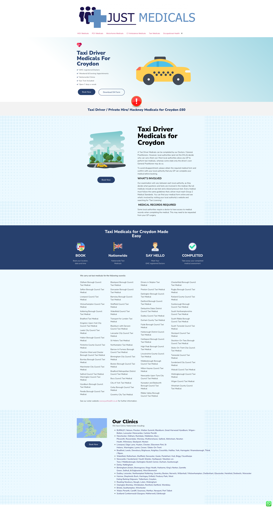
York (177, 450)
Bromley (129, 485)
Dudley (120, 473)
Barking (126, 479)
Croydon (152, 479)
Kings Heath (151, 467)
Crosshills (163, 450)
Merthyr (149, 490)
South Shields (145, 459)
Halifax (171, 450)
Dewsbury (136, 450)
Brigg (178, 456)
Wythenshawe (151, 439)
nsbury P (161, 476)
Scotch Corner (152, 462)
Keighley (155, 450)
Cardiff (133, 490)
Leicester (127, 473)
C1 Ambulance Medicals (136, 33)
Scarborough (172, 462)
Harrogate (184, 450)
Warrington (129, 447)
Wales (119, 490)
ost (144, 441)
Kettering (148, 473)
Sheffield (141, 456)
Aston (130, 467)
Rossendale (131, 439)
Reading (120, 482)
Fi (156, 476)
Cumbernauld (130, 493)
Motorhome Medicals (114, 33)
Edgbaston (136, 470)
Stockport (137, 441)
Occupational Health (171, 33)
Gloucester (219, 473)
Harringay (143, 476)
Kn (192, 450)
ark (166, 476)
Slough (136, 482)
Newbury (128, 482)
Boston (165, 473)
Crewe (143, 447)
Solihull (126, 470)
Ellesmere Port (157, 444)
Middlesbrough (129, 462)
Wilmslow (127, 441)
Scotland (120, 493)
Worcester (246, 473)
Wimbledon (139, 485)
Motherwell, (151, 493)
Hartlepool (156, 459)
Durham (162, 462)
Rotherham (131, 456)
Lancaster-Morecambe (133, 433)
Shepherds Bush (131, 476)
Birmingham (122, 467)
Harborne (161, 467)
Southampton (129, 487)
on (147, 441)
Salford (162, 439)
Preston (136, 430)
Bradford (120, 450)
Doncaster (150, 456)
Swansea (141, 490)
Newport (157, 490)
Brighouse (145, 450)
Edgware (134, 479)
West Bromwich (150, 470)
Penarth (126, 490)
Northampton (138, 473)
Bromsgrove (139, 467)
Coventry (157, 473)
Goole (158, 456)
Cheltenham (208, 473)
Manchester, (122, 436)
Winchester (141, 487)
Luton (142, 482)
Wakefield (121, 456)
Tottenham (143, 479)
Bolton (119, 433)
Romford (149, 485)
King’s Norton (172, 467)
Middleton (149, 436)
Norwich (172, 473)
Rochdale (140, 436)
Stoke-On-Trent (154, 447)
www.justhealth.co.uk (108, 401)
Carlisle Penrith (150, 433)
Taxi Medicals (154, 33)
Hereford (228, 473)
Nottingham (128, 464)
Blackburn (159, 430)
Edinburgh (161, 493)
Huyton (139, 444)
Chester (146, 444)
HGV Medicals (83, 33)
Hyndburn (183, 430)
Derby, (119, 464)
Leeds (128, 450)
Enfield (152, 476)
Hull (173, 456)
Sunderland (132, 459)
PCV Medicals (97, 33)
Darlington (141, 462)
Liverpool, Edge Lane (126, 444)
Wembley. (166, 485)
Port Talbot (167, 490)
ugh (202, 450)
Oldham (131, 436)
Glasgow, (141, 493)
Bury (156, 436)
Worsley (140, 439)
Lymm (137, 447)
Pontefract (166, 456)
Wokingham (151, 482)
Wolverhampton (195, 473)
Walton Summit (147, 430)
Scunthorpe (187, 456)
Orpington (121, 485)
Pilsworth (121, 439)
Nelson (129, 430)
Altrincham (170, 439)
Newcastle (121, 459)
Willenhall (181, 473)
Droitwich (237, 473)
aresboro (197, 450)
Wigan (191, 430)
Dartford (157, 485)
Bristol (119, 487)
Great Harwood (171, 430)
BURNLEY (121, 430)
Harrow (120, 476)
